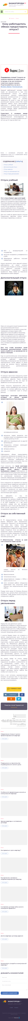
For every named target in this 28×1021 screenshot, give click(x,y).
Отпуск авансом (8, 169)
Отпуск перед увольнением (11, 173)
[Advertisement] (14, 50)
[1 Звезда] (11, 707)
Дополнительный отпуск (10, 167)
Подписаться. (17, 87)
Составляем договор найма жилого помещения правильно (12, 907)
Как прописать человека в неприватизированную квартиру (11, 878)
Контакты (16, 1007)
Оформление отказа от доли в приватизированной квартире (10, 734)
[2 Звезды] (12, 707)
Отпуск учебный (8, 164)
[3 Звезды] (14, 707)
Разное (2, 731)
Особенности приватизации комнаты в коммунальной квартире (13, 792)
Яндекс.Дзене (6, 87)
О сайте (11, 1007)
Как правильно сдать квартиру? (11, 850)
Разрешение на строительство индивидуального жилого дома (11, 763)
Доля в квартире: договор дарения (12, 936)
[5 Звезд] (16, 707)
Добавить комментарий (10, 993)
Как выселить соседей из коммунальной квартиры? (14, 964)
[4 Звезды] (15, 707)
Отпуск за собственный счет (11, 171)
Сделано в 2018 (10, 1017)
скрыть (19, 161)
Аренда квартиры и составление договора (11, 822)
